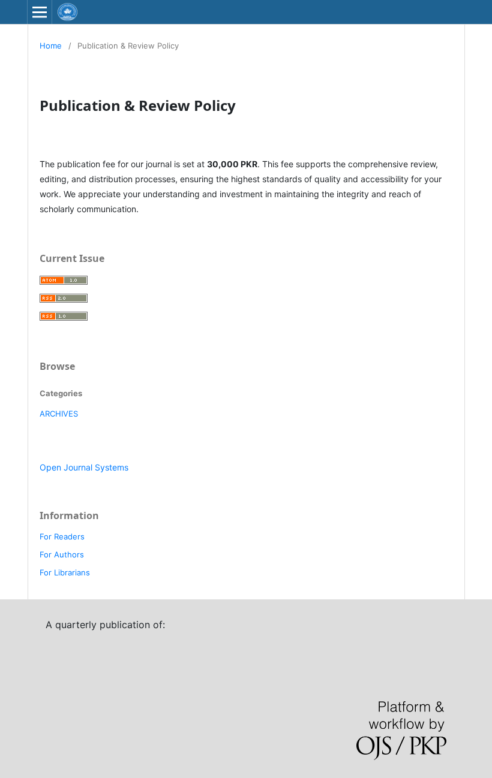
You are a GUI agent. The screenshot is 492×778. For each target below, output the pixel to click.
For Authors (62, 554)
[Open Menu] (40, 12)
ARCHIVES (59, 413)
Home (51, 45)
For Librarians (65, 572)
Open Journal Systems (84, 467)
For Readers (62, 536)
